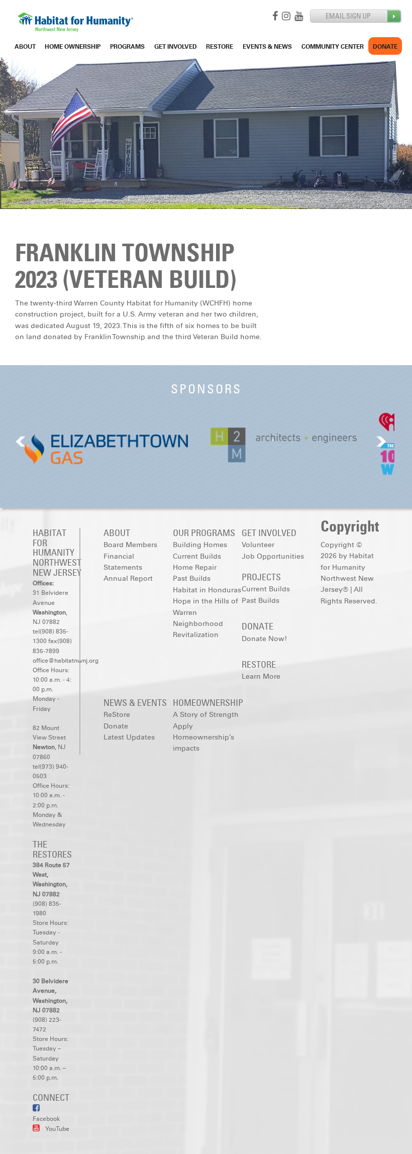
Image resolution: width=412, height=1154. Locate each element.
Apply (183, 726)
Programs (127, 46)
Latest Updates (129, 737)
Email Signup (356, 16)
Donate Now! (264, 639)
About (25, 46)
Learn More (261, 676)
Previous (21, 441)
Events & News (267, 46)
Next (381, 441)
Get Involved (175, 46)
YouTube (57, 1128)
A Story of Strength (206, 714)
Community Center (332, 46)
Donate (385, 46)
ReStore (219, 46)
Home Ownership (72, 46)
